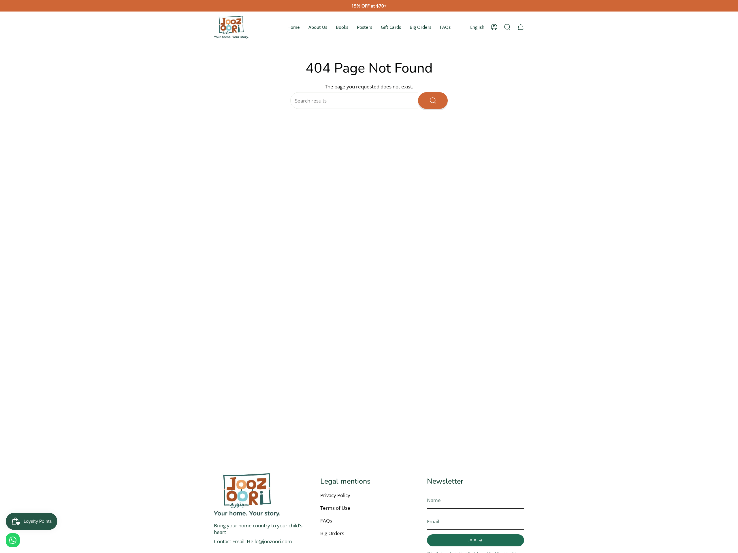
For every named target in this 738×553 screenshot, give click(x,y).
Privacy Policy (335, 495)
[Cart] (520, 27)
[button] (507, 27)
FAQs (326, 520)
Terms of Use (335, 508)
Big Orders (332, 533)
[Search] (433, 100)
